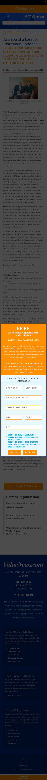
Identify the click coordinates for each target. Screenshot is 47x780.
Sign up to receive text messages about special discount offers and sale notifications (24, 444)
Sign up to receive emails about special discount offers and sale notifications (23, 437)
